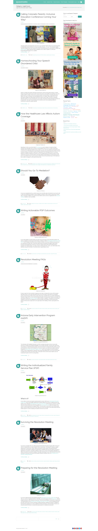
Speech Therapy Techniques (71, 115)
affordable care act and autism (56, 163)
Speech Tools (49, 2)
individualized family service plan (45, 253)
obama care (53, 164)
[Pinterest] (78, 528)
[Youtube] (81, 528)
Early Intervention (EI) (45, 404)
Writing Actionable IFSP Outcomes (38, 210)
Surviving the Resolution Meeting (37, 422)
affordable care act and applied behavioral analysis (45, 163)
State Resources (73, 103)
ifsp (37, 253)
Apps (71, 109)
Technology (70, 107)
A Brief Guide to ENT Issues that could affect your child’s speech (72, 132)
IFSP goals (39, 253)
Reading (77, 105)
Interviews (72, 117)
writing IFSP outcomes (54, 253)
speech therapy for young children (29, 416)
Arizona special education (42, 359)
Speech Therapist (75, 112)
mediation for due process (35, 203)
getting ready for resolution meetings (43, 511)
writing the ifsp (36, 416)
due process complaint (34, 308)
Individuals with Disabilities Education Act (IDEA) (40, 501)
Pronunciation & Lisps (72, 2)
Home (45, 2)
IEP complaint (40, 308)
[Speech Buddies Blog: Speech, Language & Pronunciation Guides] (22, 2)
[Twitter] (79, 528)
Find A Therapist (64, 2)
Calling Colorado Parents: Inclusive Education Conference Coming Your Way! (38, 17)
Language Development (69, 105)
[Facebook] (73, 528)
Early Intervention (33, 253)
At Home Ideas (65, 107)
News (76, 117)
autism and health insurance (25, 164)
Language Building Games (67, 112)
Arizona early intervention (34, 359)
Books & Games (57, 2)
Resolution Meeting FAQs (33, 259)
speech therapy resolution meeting (52, 308)
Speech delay (73, 116)
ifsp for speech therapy (41, 415)
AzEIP (46, 359)
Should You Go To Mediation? (35, 170)
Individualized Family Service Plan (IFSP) (38, 403)
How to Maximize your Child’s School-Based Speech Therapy (71, 130)
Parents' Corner (66, 117)
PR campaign (38, 147)
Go (79, 16)
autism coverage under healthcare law (41, 164)
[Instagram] (76, 528)
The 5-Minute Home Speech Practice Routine (71, 125)
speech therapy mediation (27, 204)
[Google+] (74, 528)
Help (79, 2)
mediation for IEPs (41, 203)
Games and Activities (66, 116)
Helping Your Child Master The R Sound (70, 123)
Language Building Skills (66, 113)
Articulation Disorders (66, 103)
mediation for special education (48, 203)
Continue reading (25, 103)
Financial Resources (66, 109)
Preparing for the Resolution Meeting (39, 468)
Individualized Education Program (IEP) (75, 7)
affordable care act (35, 163)
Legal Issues (23, 214)
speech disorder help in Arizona (52, 359)
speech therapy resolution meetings (32, 512)
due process (54, 498)
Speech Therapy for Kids (67, 106)
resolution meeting (33, 298)
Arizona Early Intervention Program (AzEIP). (33, 349)
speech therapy (24, 49)
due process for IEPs (34, 511)
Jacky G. (23, 212)
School (79, 111)
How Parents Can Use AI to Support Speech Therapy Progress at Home (71, 127)
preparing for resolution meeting (52, 511)
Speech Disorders (76, 109)
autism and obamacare (32, 164)
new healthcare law (49, 164)
